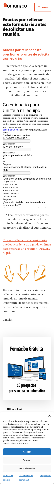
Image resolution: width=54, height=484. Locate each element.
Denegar (27, 460)
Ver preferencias (27, 468)
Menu (45, 7)
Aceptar (27, 451)
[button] (49, 415)
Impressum (45, 475)
